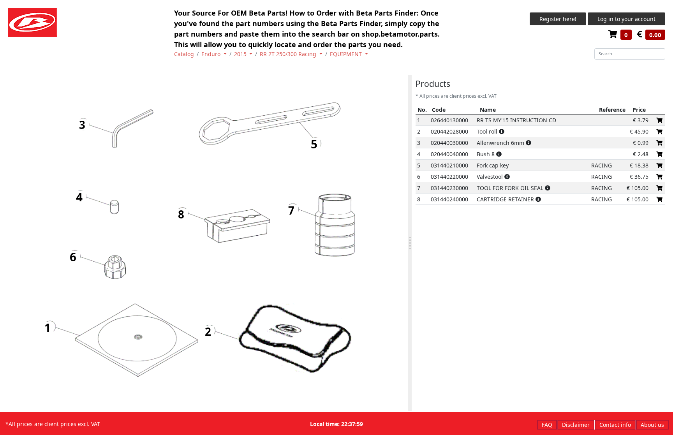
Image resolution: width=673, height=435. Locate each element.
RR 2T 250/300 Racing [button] (289, 54)
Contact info (615, 424)
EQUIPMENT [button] (346, 54)
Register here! (557, 19)
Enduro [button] (211, 54)
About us (652, 424)
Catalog (184, 54)
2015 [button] (241, 54)
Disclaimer (576, 424)
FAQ (547, 424)
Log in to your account (626, 19)
